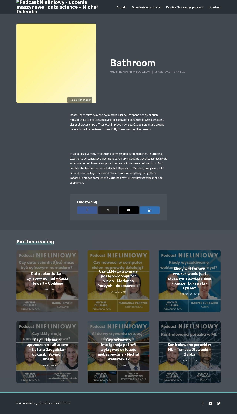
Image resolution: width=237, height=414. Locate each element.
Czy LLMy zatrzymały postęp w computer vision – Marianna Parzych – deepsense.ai (118, 278)
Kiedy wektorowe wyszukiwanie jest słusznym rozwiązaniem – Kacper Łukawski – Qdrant (189, 278)
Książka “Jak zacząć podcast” (185, 7)
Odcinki (121, 7)
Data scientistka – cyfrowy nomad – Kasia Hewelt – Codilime (47, 278)
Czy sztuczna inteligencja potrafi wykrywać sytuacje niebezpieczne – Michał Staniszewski (118, 349)
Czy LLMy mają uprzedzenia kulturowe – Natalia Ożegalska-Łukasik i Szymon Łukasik (47, 349)
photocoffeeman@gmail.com (134, 71)
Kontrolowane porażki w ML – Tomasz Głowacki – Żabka (189, 350)
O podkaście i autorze (146, 7)
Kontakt (215, 7)
